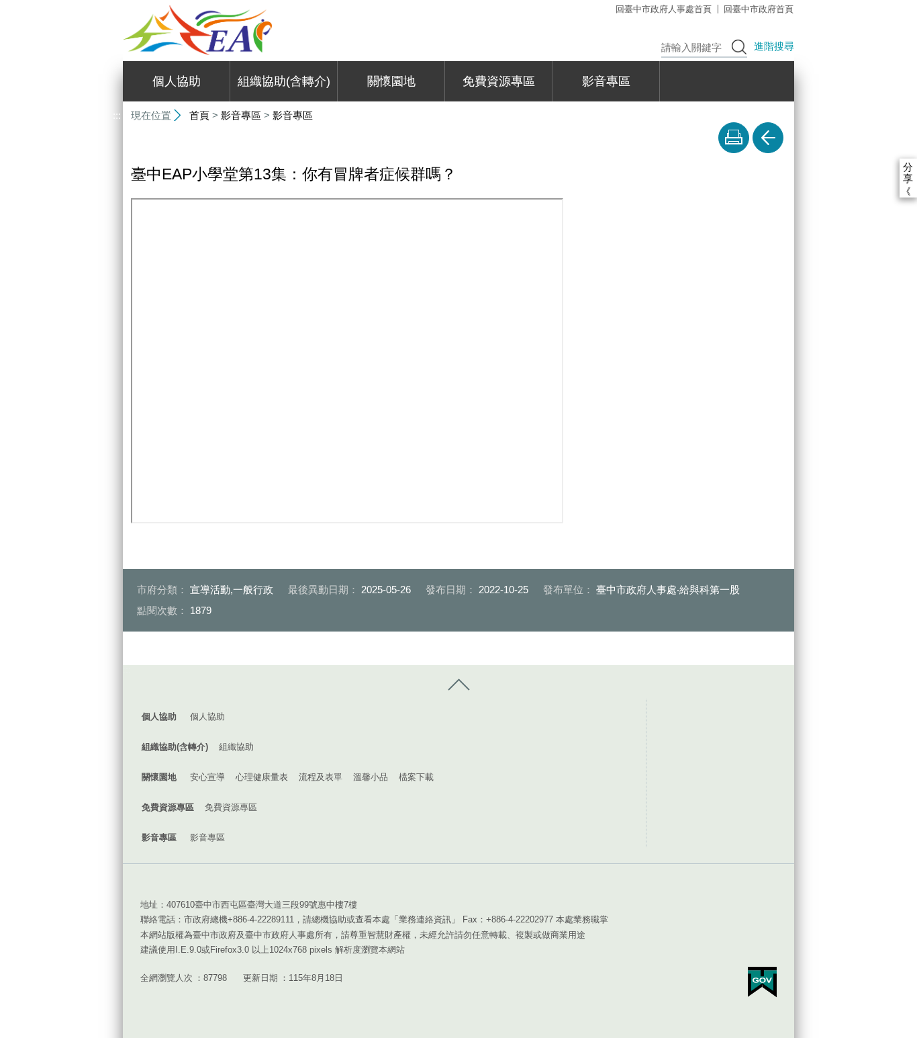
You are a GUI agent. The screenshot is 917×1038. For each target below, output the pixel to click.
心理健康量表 (262, 777)
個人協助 (176, 81)
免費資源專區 (499, 81)
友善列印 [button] (733, 137)
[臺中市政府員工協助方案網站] (197, 30)
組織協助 (236, 747)
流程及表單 (320, 777)
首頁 (199, 115)
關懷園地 (391, 81)
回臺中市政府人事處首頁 (664, 9)
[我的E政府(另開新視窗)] (762, 982)
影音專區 (606, 81)
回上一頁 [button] (768, 137)
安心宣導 (207, 777)
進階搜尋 (774, 46)
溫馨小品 (370, 777)
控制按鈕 (458, 685)
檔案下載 (416, 777)
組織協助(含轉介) (284, 81)
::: (117, 5)
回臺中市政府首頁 (758, 9)
